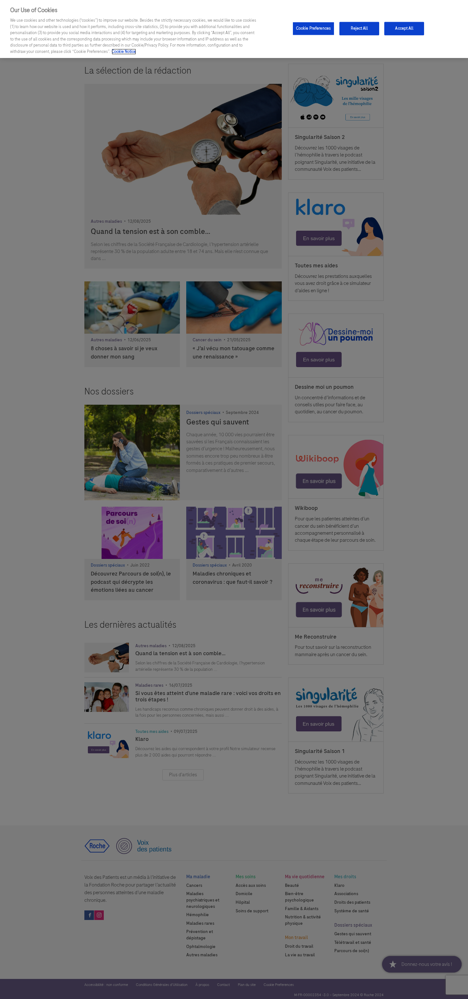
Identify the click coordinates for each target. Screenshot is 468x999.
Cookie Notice (124, 51)
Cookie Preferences (313, 28)
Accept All (404, 28)
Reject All (359, 28)
